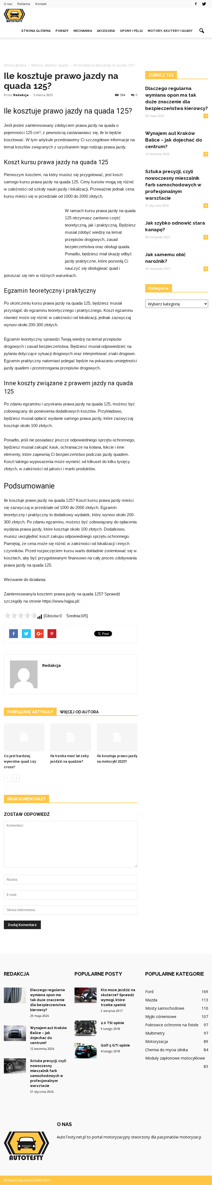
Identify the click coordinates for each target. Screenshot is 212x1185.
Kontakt (41, 4)
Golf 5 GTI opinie (115, 1045)
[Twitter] (204, 4)
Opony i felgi (131, 31)
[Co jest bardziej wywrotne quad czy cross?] (24, 737)
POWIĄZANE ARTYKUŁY (30, 712)
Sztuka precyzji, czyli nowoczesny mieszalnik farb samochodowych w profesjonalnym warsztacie (173, 185)
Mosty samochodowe (164, 1008)
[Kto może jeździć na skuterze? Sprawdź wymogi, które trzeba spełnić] (86, 995)
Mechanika (82, 31)
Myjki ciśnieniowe (160, 1016)
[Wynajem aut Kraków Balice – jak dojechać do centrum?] (15, 1033)
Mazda (151, 1000)
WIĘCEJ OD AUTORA (79, 712)
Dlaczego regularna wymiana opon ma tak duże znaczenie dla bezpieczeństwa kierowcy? (48, 1000)
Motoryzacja (156, 1041)
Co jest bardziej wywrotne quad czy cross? (20, 761)
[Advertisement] (106, 50)
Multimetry (155, 1033)
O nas (8, 4)
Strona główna (36, 31)
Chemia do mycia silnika (166, 1049)
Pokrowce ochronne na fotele (171, 1024)
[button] (201, 31)
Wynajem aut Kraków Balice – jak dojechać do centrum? (173, 139)
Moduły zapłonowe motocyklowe (175, 1058)
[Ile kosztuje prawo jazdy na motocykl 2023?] (117, 737)
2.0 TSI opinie (112, 1023)
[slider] (20, 615)
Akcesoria (106, 31)
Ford (149, 991)
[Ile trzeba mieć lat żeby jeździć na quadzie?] (70, 737)
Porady (61, 31)
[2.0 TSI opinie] (86, 1028)
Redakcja (21, 95)
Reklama (23, 4)
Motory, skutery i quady (170, 31)
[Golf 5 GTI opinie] (86, 1050)
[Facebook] (196, 4)
